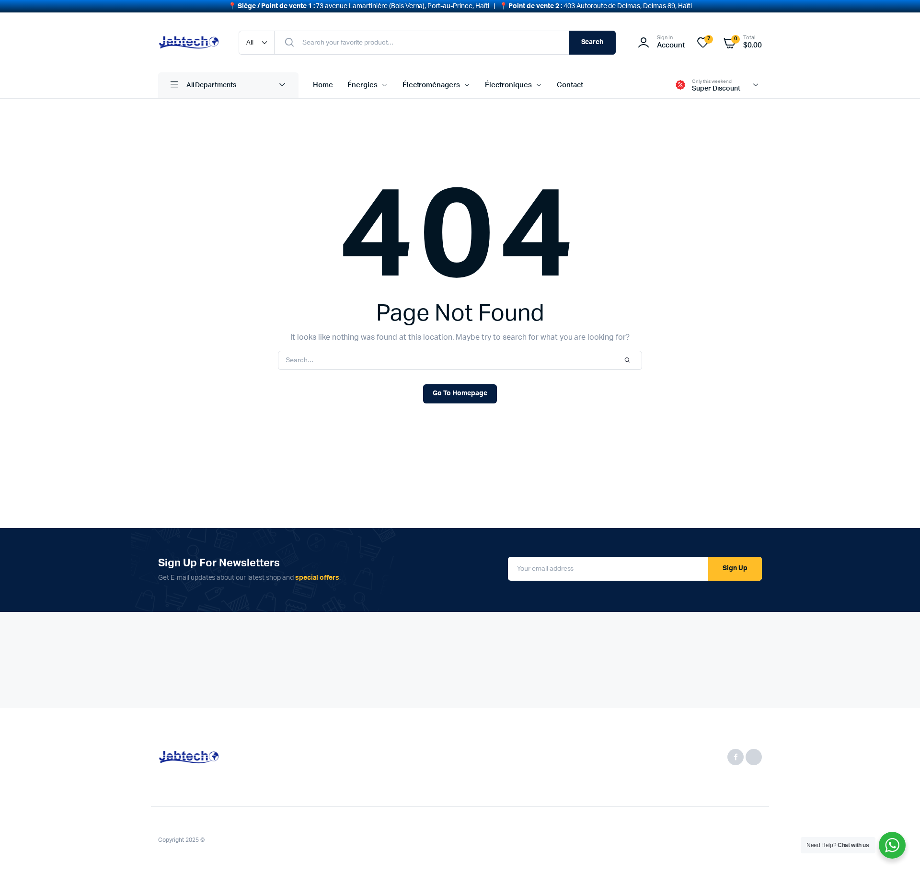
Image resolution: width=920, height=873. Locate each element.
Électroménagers (431, 85)
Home (323, 85)
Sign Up (735, 568)
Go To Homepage (460, 393)
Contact (570, 85)
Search (592, 42)
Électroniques (508, 85)
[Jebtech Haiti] (188, 42)
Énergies (362, 85)
